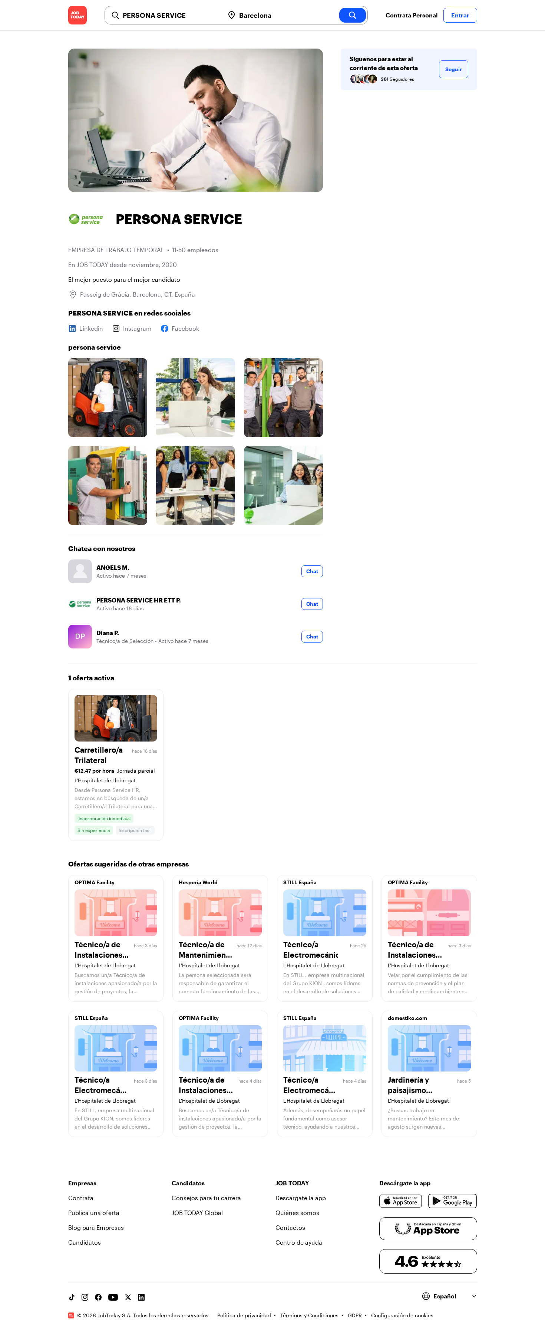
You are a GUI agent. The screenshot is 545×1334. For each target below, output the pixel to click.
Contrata (80, 1197)
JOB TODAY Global (197, 1212)
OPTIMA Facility (95, 882)
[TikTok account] (71, 1297)
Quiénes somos (297, 1212)
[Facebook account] (98, 1297)
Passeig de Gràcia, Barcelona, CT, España (137, 294)
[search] (352, 15)
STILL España (300, 882)
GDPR (355, 1315)
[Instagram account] (85, 1297)
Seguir (453, 69)
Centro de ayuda (298, 1242)
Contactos (290, 1227)
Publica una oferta (93, 1212)
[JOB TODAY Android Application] (452, 1200)
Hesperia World (198, 882)
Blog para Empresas (96, 1227)
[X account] (128, 1297)
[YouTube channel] (113, 1297)
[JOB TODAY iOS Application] (401, 1200)
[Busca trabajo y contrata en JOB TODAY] (77, 15)
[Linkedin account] (141, 1297)
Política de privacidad (244, 1315)
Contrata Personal (411, 15)
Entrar (460, 15)
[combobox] (170, 15)
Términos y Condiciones (309, 1315)
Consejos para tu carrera (206, 1197)
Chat (312, 571)
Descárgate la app (300, 1197)
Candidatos (84, 1242)
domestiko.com (407, 1018)
